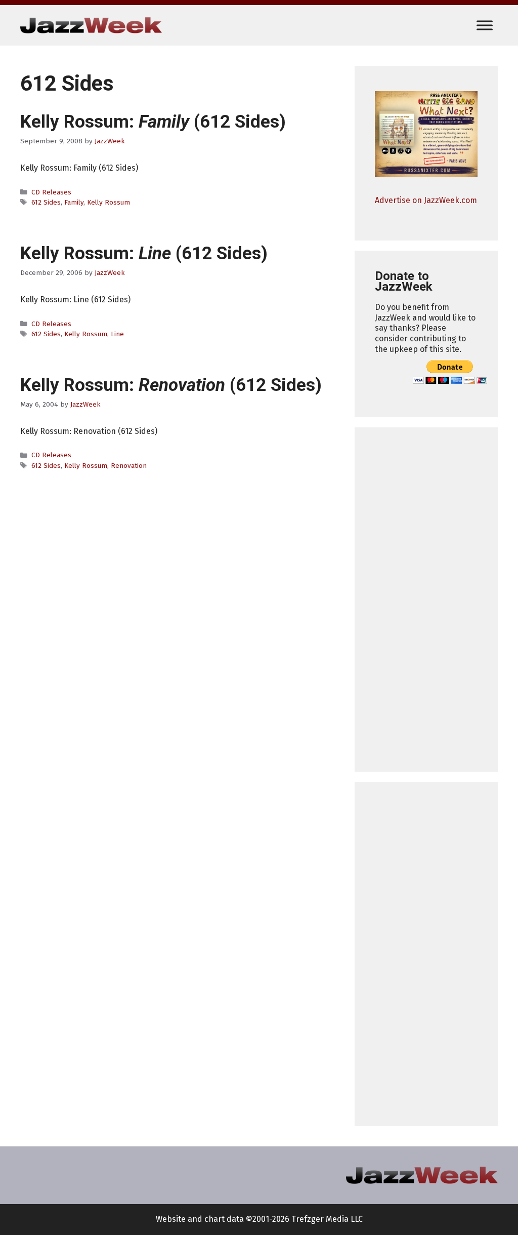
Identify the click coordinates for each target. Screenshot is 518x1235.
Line (117, 334)
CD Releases (51, 192)
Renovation (129, 465)
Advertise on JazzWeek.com (426, 200)
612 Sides (46, 202)
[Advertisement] (426, 599)
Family (73, 202)
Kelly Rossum (108, 202)
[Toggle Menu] (485, 25)
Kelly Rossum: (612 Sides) (153, 121)
